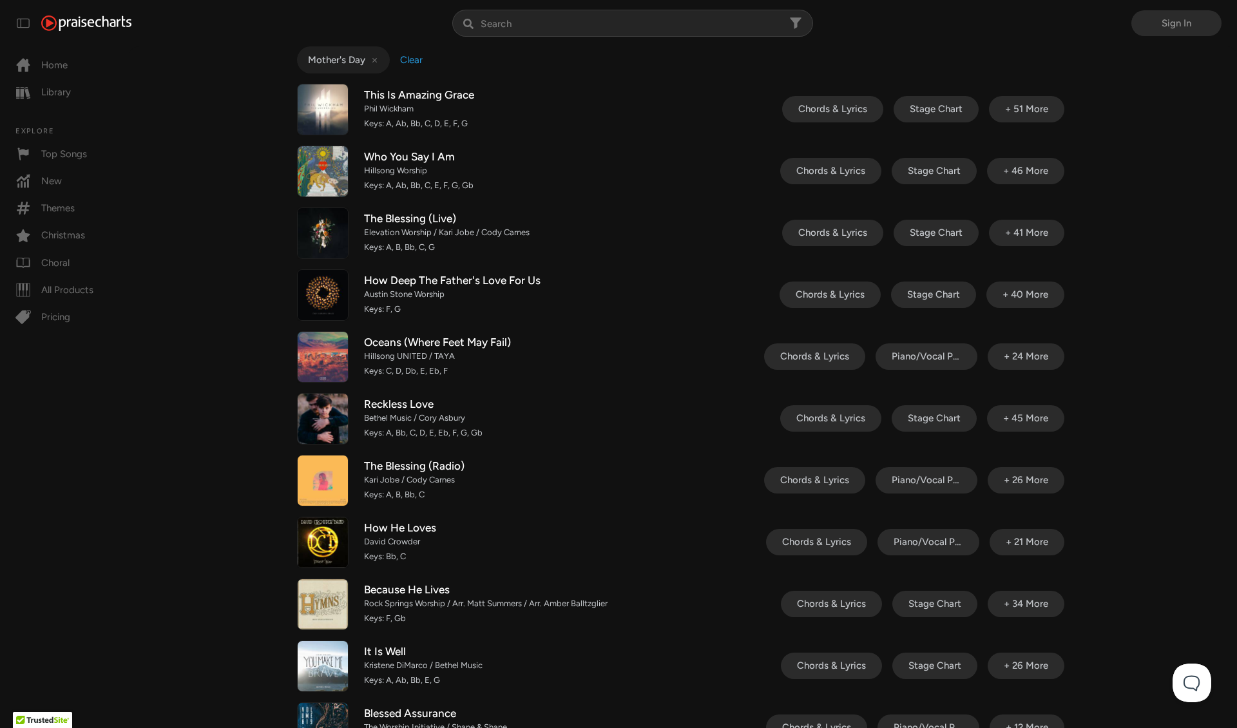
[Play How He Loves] (322, 542)
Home (54, 65)
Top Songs (64, 154)
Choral (55, 263)
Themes (58, 208)
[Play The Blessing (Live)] (322, 233)
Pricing (55, 317)
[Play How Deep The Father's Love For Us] (322, 295)
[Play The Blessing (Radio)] (322, 480)
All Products (67, 290)
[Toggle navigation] (23, 23)
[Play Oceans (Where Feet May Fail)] (322, 357)
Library (56, 92)
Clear (411, 60)
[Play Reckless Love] (322, 418)
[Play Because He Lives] (322, 604)
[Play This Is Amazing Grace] (322, 109)
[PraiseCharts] (86, 23)
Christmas (63, 235)
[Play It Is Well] (322, 666)
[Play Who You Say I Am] (322, 171)
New (51, 181)
